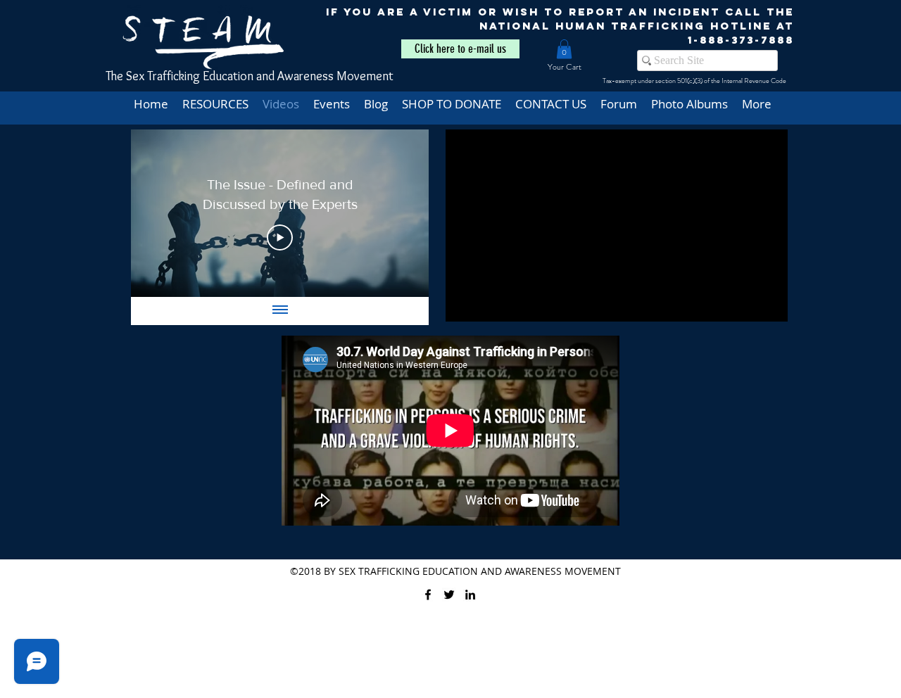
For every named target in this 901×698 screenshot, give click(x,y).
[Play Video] (280, 238)
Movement (364, 76)
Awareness (306, 76)
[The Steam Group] (449, 595)
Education (228, 76)
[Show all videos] (280, 311)
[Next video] (399, 213)
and (265, 76)
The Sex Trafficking (154, 76)
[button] (564, 48)
